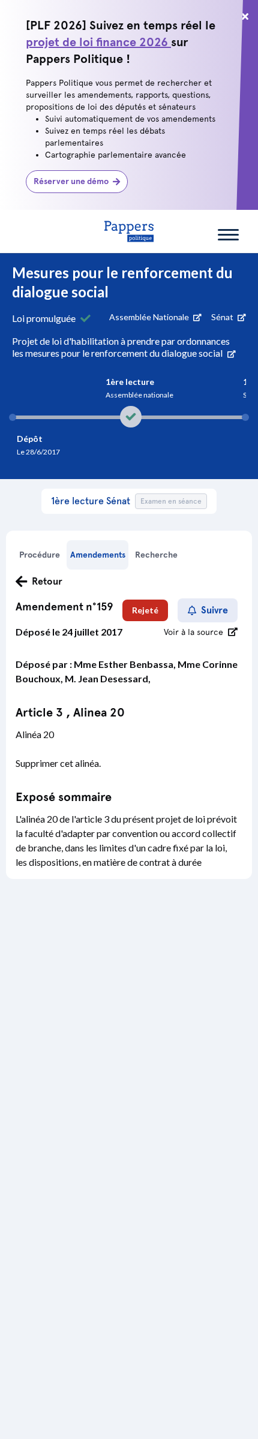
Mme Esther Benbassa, (126, 664)
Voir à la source (193, 632)
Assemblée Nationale (150, 317)
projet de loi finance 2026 (98, 42)
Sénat (223, 317)
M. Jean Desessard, (108, 678)
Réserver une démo (71, 181)
